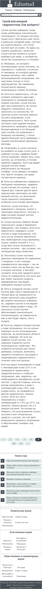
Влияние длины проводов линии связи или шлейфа (23, 492)
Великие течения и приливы (19, 479)
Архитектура (7, 517)
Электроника (7, 526)
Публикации (29, 10)
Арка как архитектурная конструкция (23, 461)
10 (14, 443)
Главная (8, 10)
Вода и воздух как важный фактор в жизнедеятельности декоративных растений (22, 500)
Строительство (21, 522)
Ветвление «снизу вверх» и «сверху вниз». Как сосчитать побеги (21, 485)
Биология (7, 541)
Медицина (21, 544)
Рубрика (18, 10)
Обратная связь (16, 585)
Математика (7, 544)
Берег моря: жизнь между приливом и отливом (23, 467)
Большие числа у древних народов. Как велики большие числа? (22, 473)
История (21, 567)
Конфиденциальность (29, 585)
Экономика (21, 576)
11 (21, 443)
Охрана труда (21, 517)
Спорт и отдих (21, 571)
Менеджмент (7, 571)
